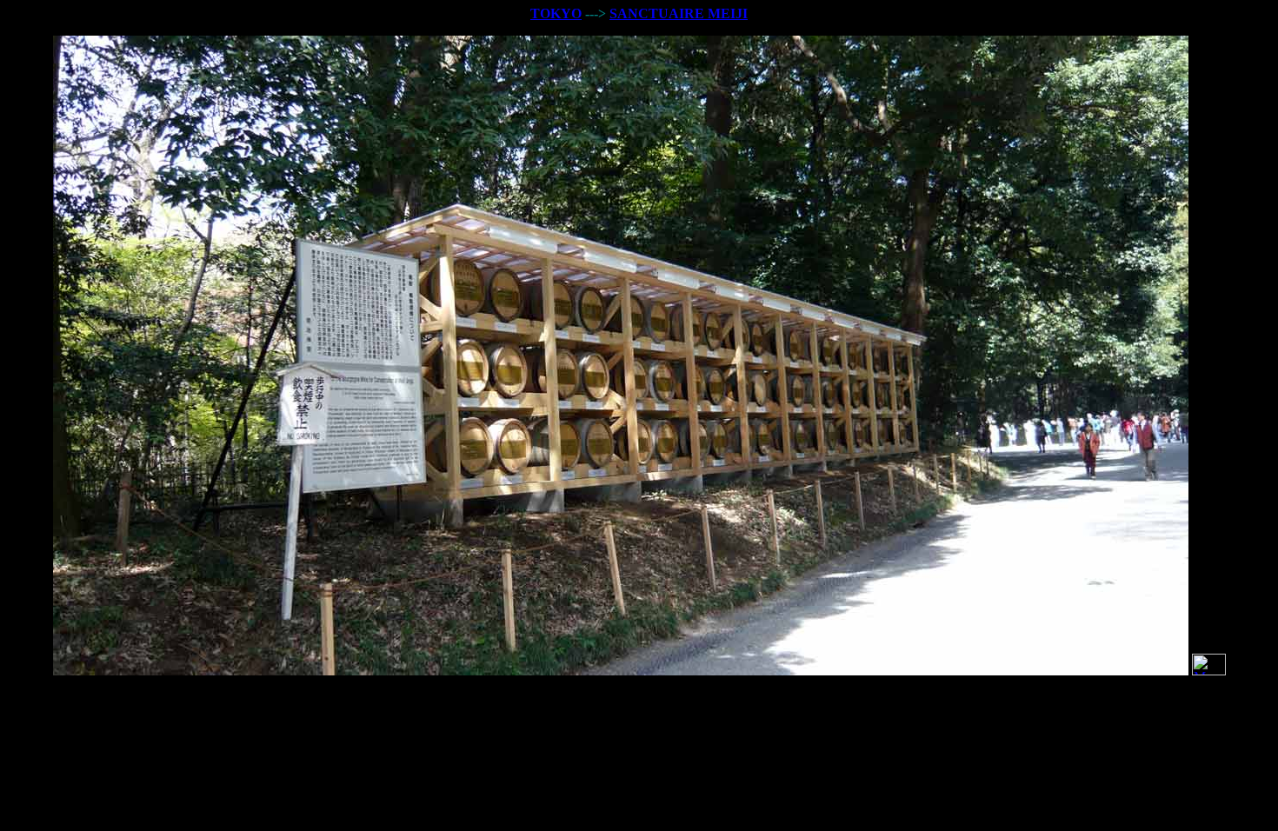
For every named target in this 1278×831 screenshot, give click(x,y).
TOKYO (556, 13)
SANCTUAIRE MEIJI (678, 13)
